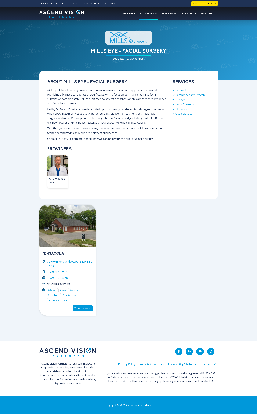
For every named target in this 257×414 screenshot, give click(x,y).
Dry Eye (180, 99)
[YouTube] (200, 351)
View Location (82, 308)
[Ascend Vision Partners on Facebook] (178, 351)
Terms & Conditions (151, 364)
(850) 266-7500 (57, 272)
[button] (155, 14)
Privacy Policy (126, 364)
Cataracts (181, 90)
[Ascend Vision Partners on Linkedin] (189, 351)
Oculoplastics (183, 113)
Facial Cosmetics (185, 104)
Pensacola (53, 254)
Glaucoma (181, 109)
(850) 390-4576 (57, 278)
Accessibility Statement (183, 364)
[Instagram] (210, 351)
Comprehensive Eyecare (190, 95)
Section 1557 (210, 364)
